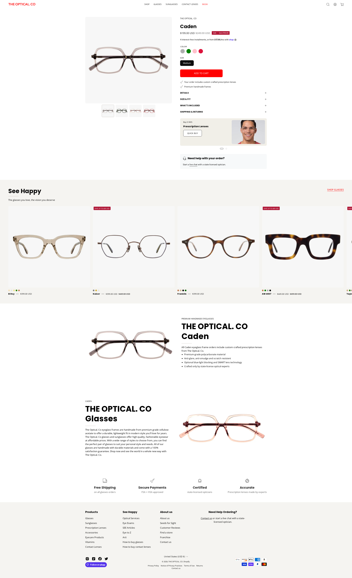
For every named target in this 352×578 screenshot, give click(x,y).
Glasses (89, 518)
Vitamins (89, 542)
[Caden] (108, 111)
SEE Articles (129, 527)
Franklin (181, 294)
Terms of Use (189, 566)
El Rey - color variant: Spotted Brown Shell (19, 290)
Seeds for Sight (168, 523)
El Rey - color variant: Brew (9, 290)
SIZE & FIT (185, 99)
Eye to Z (127, 532)
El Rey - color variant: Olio (16, 290)
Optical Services (131, 518)
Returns (199, 566)
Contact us (165, 542)
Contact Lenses (93, 546)
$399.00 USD (26, 294)
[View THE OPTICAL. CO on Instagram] (87, 559)
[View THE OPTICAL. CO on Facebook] (100, 559)
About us (166, 512)
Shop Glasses (335, 189)
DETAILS (184, 92)
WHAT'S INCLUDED (190, 105)
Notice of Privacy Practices (171, 566)
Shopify (186, 561)
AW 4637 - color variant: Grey (268, 290)
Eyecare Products (94, 537)
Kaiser (96, 294)
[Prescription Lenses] (248, 132)
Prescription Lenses (195, 126)
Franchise (165, 537)
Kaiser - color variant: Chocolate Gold (98, 290)
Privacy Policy (153, 566)
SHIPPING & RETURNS (191, 111)
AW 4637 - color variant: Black (270, 290)
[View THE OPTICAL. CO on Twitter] (106, 559)
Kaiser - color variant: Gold (96, 290)
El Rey (11, 294)
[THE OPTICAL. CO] (22, 4)
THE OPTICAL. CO (188, 18)
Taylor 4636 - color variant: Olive (350, 290)
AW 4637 (266, 294)
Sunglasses (91, 523)
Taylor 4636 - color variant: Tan (347, 290)
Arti (125, 537)
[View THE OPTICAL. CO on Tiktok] (94, 559)
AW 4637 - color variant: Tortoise (263, 290)
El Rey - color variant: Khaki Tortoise (14, 290)
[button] (190, 4)
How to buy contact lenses (137, 546)
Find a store (166, 532)
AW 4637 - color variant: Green (265, 290)
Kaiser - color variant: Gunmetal (93, 290)
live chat (193, 164)
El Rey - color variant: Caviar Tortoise (11, 290)
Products (91, 512)
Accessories (91, 532)
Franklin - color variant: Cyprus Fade (185, 290)
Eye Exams (128, 523)
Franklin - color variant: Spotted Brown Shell (178, 290)
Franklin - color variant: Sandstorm (181, 290)
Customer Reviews (170, 527)
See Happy (24, 191)
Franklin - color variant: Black (183, 290)
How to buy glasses (133, 542)
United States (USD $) (174, 556)
